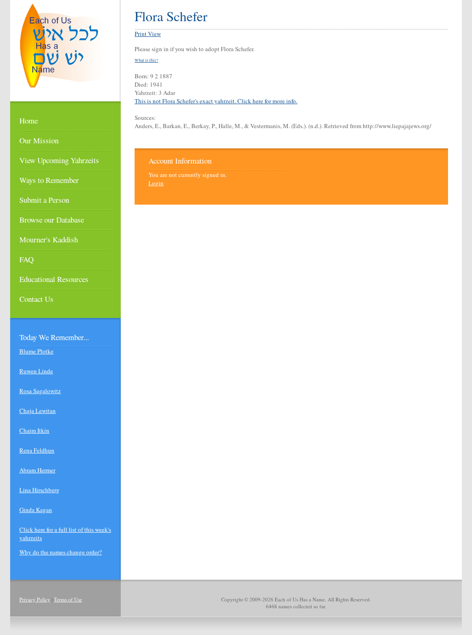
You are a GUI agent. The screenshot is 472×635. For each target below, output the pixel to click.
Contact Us (36, 299)
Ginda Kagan (35, 510)
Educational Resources (53, 279)
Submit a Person (44, 199)
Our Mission (39, 140)
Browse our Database (51, 219)
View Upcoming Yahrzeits (59, 160)
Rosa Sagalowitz (40, 391)
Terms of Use (68, 599)
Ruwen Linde (36, 371)
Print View (148, 33)
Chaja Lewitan (37, 410)
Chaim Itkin (34, 430)
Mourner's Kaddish (48, 239)
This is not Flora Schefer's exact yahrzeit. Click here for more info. (216, 101)
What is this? (146, 60)
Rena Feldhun (36, 450)
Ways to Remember (49, 180)
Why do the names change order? (60, 552)
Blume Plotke (36, 351)
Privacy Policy (34, 599)
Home (28, 120)
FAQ (26, 259)
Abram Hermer (37, 470)
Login (156, 183)
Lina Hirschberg (39, 490)
